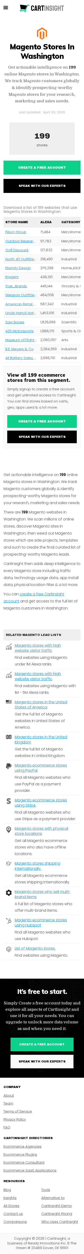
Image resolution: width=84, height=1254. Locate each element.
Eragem (12, 276)
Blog (7, 1189)
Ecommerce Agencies (23, 1146)
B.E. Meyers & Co (19, 349)
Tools (45, 1189)
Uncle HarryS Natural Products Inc (33, 312)
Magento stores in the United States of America (41, 704)
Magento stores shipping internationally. (37, 866)
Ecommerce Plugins (20, 1154)
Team (8, 1103)
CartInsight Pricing (56, 1213)
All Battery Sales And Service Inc (32, 357)
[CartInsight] (42, 8)
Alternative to (53, 1197)
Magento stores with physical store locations (41, 831)
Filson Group (15, 231)
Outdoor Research (21, 241)
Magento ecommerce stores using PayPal (41, 768)
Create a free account (42, 167)
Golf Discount (16, 249)
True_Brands (16, 286)
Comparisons (15, 1221)
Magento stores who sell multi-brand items (42, 894)
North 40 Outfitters (21, 259)
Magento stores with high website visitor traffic (38, 648)
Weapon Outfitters (21, 294)
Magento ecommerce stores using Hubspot (41, 922)
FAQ (7, 1127)
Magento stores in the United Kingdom (41, 739)
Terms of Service (18, 1111)
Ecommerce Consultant (24, 1162)
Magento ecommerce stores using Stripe (41, 802)
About (9, 1095)
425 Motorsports (19, 330)
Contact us (13, 1213)
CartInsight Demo (56, 1205)
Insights (10, 1197)
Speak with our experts (42, 186)
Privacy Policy (15, 1119)
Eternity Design (18, 268)
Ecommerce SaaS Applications (30, 1170)
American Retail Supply (25, 304)
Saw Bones (14, 322)
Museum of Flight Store (25, 339)
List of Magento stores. (35, 948)
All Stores (11, 1205)
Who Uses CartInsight (59, 1221)
